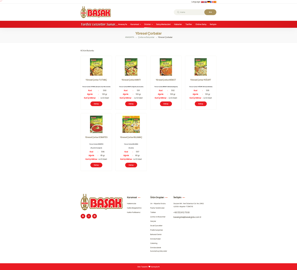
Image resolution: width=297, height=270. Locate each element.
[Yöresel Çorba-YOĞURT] (216, 61)
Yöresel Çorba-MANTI (131, 79)
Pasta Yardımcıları (157, 208)
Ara (210, 12)
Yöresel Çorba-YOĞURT (200, 79)
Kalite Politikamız (133, 212)
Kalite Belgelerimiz (134, 208)
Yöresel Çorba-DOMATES (96, 137)
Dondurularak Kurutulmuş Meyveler (158, 249)
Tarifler (188, 24)
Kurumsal (135, 24)
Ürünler (147, 24)
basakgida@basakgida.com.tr (187, 217)
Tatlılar (153, 212)
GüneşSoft (155, 266)
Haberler (178, 24)
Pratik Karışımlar (156, 230)
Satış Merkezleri (163, 24)
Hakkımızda (131, 203)
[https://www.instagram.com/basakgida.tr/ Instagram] (88, 216)
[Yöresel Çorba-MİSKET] (181, 61)
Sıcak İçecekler (156, 225)
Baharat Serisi (155, 234)
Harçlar (153, 221)
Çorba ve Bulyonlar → (148, 37)
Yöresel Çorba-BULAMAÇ (131, 137)
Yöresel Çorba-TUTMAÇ (96, 79)
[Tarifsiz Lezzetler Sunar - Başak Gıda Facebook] (83, 216)
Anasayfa (122, 24)
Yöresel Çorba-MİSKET (166, 79)
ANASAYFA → (131, 37)
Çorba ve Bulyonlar (157, 216)
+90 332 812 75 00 (181, 212)
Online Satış (200, 24)
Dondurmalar (155, 239)
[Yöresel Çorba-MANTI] (146, 61)
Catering (153, 243)
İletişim (213, 24)
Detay (96, 104)
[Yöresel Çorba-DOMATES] (111, 118)
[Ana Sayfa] (96, 12)
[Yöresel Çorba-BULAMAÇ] (146, 118)
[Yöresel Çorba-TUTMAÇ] (111, 61)
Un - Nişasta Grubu (158, 203)
